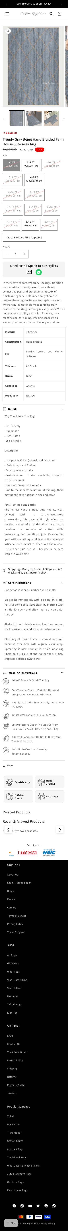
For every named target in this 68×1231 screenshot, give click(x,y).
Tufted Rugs (14, 1004)
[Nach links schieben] (4, 119)
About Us (12, 874)
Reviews (12, 899)
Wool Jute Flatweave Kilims (23, 1165)
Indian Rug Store (28, 1223)
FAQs (10, 1035)
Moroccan (13, 996)
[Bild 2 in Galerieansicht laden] (34, 118)
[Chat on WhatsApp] (39, 272)
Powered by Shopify (46, 1223)
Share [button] (10, 765)
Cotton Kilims (15, 1140)
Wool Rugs (13, 971)
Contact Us (13, 1044)
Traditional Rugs (16, 1157)
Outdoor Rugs (15, 1182)
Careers (11, 907)
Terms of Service (16, 915)
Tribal (10, 1116)
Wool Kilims (14, 988)
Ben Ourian (13, 1124)
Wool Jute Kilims (17, 979)
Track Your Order (17, 1052)
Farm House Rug (16, 1190)
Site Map (12, 1093)
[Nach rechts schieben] (64, 119)
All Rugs (12, 955)
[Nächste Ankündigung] (61, 4)
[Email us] (29, 272)
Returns (12, 1076)
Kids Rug (12, 1012)
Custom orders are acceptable (24, 237)
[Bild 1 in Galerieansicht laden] (16, 118)
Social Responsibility (19, 882)
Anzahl (6, 246)
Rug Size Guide (15, 1085)
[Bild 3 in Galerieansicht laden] (51, 118)
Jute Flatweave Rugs (19, 1173)
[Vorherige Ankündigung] (7, 4)
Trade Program (16, 932)
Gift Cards (13, 963)
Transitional (14, 1132)
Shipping (12, 1068)
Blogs (10, 891)
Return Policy (15, 1060)
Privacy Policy (15, 924)
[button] (7, 14)
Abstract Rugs (15, 1149)
